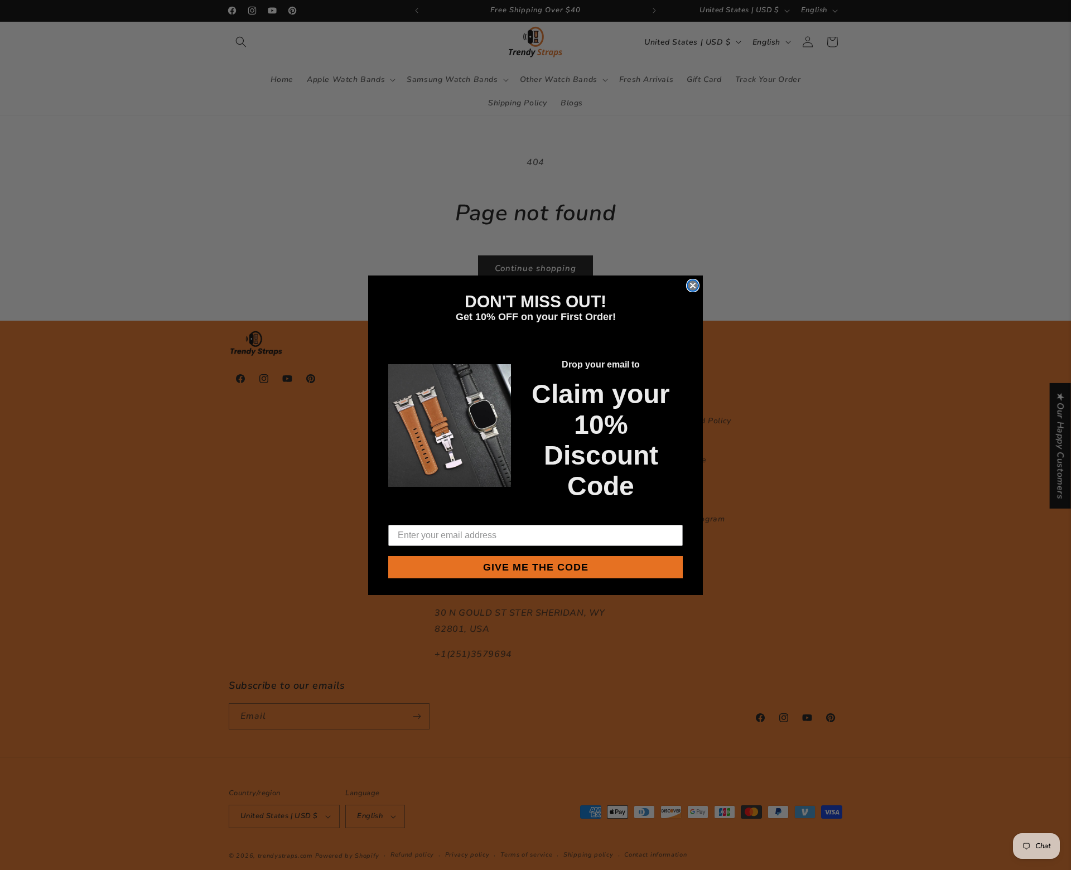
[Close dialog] (692, 285)
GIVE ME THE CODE (535, 567)
